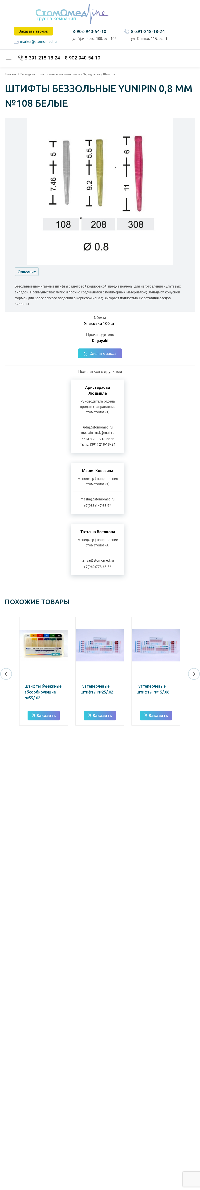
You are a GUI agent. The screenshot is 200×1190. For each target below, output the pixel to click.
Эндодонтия (91, 74)
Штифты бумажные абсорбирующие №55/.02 (42, 692)
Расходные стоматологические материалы (50, 74)
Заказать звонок (33, 31)
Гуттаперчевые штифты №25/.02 (96, 689)
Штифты (109, 74)
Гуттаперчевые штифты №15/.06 (153, 689)
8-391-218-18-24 (148, 31)
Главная (11, 74)
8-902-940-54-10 (89, 31)
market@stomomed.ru (38, 41)
